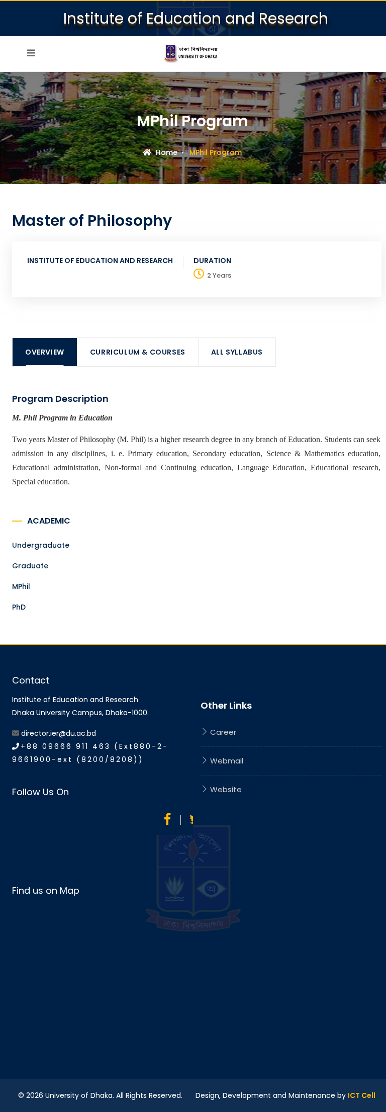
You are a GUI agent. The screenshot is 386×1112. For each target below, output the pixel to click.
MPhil (21, 586)
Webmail (225, 760)
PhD (19, 607)
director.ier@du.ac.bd (58, 733)
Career (222, 732)
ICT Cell (361, 1095)
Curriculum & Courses (137, 352)
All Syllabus (237, 352)
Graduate (30, 566)
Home (165, 152)
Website (225, 789)
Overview (44, 352)
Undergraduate (40, 545)
